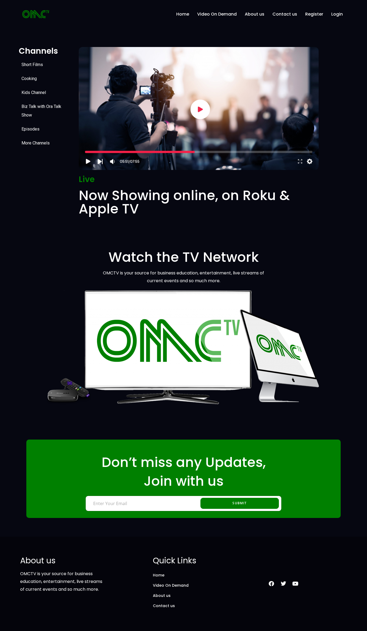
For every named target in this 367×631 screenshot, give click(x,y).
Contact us (284, 14)
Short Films (32, 64)
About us (254, 14)
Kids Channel (33, 92)
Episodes (30, 129)
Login (337, 14)
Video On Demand (217, 14)
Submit (239, 503)
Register (314, 14)
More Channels (35, 143)
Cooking (29, 78)
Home (182, 14)
